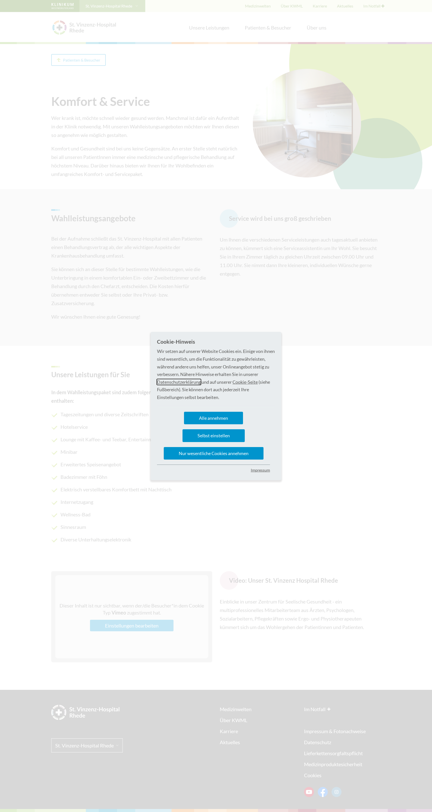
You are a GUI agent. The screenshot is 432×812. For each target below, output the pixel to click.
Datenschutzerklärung (179, 382)
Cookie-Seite (245, 382)
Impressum (260, 470)
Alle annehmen (213, 418)
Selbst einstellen (214, 435)
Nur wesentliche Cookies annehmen (213, 453)
